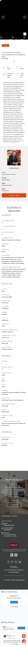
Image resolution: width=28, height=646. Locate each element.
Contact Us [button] (14, 504)
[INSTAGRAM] (12, 561)
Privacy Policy (20, 580)
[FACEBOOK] (8, 561)
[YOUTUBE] (19, 561)
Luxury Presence (14, 572)
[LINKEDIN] (16, 561)
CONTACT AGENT (14, 195)
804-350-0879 (6, 179)
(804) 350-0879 (7, 529)
